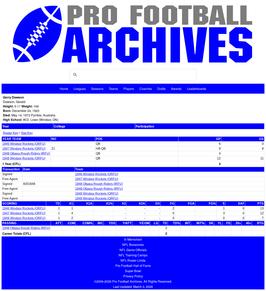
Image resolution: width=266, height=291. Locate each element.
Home (64, 88)
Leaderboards (196, 88)
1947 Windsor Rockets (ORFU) (23, 148)
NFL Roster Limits (133, 260)
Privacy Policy (133, 276)
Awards (176, 88)
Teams (113, 88)
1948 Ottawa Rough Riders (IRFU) (26, 153)
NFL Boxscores (133, 244)
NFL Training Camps (133, 255)
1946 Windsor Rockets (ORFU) (23, 143)
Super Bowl (133, 271)
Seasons (97, 88)
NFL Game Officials (133, 250)
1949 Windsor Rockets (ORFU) (23, 158)
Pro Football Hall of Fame (133, 265)
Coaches (145, 88)
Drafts (161, 88)
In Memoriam (133, 239)
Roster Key (10, 133)
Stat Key (27, 133)
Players (128, 88)
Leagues (80, 88)
